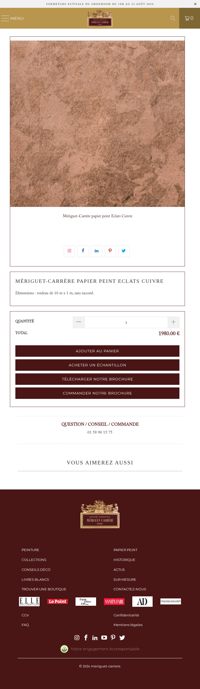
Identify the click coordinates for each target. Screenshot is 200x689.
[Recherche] (173, 18)
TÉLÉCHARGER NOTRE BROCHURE (97, 379)
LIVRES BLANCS (35, 579)
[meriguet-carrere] (100, 18)
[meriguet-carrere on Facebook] (86, 638)
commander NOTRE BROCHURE (97, 393)
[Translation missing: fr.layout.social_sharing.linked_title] (96, 251)
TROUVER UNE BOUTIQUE (44, 589)
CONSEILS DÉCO (36, 569)
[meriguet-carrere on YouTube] (104, 638)
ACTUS (119, 569)
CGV (25, 615)
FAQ (25, 625)
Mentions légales (128, 625)
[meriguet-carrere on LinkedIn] (95, 638)
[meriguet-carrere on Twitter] (122, 638)
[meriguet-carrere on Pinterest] (113, 638)
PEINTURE (30, 550)
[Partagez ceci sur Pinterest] (110, 251)
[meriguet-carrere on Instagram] (77, 638)
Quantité (24, 321)
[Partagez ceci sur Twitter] (123, 251)
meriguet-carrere (105, 666)
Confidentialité (126, 615)
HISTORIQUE (124, 560)
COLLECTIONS (34, 560)
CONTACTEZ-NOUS (130, 589)
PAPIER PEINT (125, 550)
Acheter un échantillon (97, 365)
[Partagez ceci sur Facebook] (83, 251)
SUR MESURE (125, 579)
